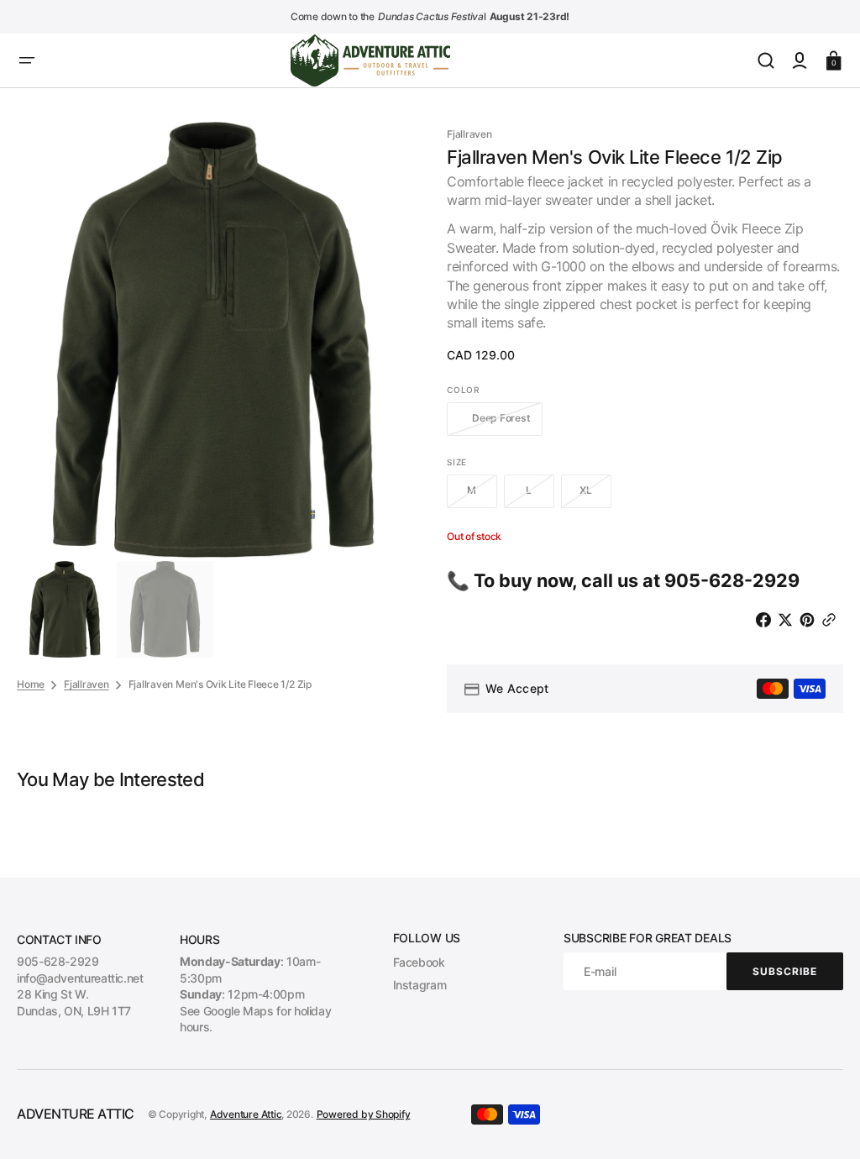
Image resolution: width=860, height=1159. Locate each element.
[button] (26, 60)
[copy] (832, 619)
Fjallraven (86, 684)
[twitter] (789, 619)
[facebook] (767, 619)
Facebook (419, 962)
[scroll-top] (824, 1123)
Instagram (420, 985)
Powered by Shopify (364, 1114)
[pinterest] (810, 619)
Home (31, 684)
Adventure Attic (245, 1114)
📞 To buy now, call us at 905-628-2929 (623, 580)
